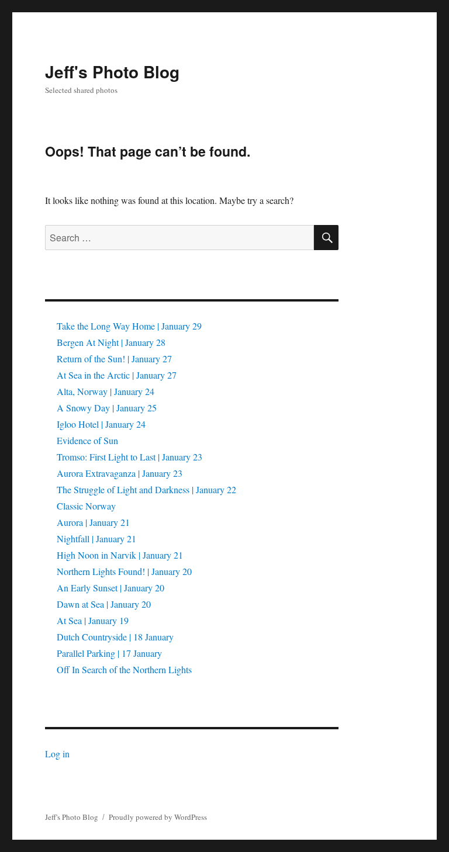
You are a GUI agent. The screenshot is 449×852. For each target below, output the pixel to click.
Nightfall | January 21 (96, 538)
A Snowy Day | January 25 (107, 407)
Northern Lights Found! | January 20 (124, 571)
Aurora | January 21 (93, 522)
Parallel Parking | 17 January (109, 653)
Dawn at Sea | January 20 (104, 604)
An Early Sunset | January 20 (110, 587)
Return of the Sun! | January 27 (114, 358)
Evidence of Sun (87, 440)
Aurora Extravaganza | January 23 (119, 473)
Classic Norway (86, 506)
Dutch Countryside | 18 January (115, 637)
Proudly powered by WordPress (158, 817)
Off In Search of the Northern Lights (124, 669)
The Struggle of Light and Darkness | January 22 (146, 489)
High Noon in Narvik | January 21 (120, 555)
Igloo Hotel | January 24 (101, 424)
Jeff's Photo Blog (112, 72)
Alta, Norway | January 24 (105, 391)
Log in (57, 753)
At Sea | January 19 (93, 620)
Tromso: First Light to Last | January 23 (129, 457)
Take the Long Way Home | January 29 (129, 326)
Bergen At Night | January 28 (111, 342)
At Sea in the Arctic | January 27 (117, 375)
